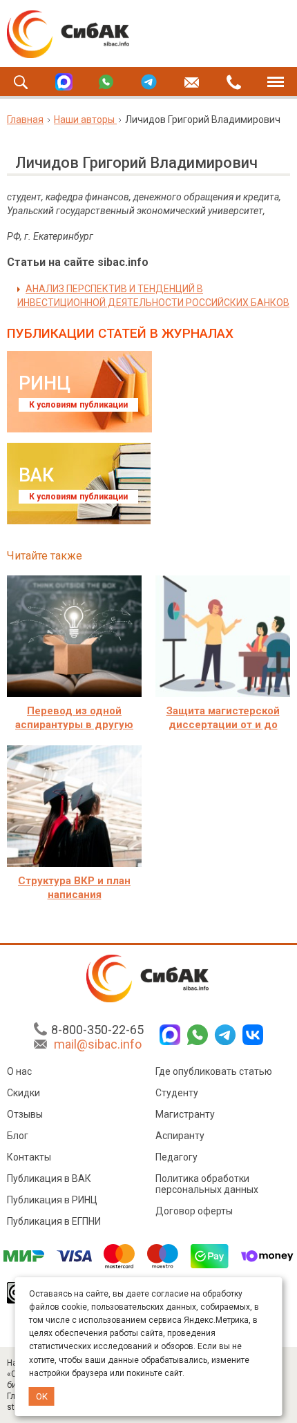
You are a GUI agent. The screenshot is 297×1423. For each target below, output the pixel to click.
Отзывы (25, 1114)
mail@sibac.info (98, 1044)
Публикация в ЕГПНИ (54, 1221)
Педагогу (176, 1157)
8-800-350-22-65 (97, 1029)
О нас (19, 1071)
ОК (42, 1396)
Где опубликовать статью (213, 1071)
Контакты (29, 1157)
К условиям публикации (78, 405)
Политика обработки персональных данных (206, 1184)
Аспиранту (179, 1135)
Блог (17, 1135)
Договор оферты (194, 1210)
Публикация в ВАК (49, 1178)
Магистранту (185, 1114)
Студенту (176, 1092)
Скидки (23, 1092)
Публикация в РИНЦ (52, 1199)
